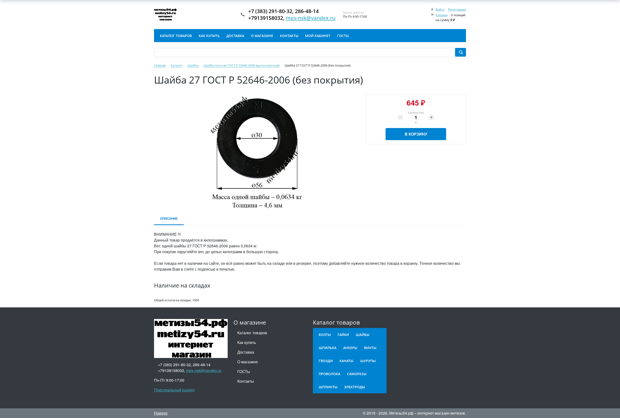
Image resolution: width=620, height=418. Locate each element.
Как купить (246, 342)
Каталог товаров (252, 332)
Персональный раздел (174, 390)
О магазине (247, 362)
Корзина (442, 15)
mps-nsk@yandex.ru (310, 18)
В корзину (416, 134)
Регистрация (457, 9)
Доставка (245, 352)
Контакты (245, 381)
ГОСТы (243, 371)
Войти (440, 9)
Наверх (161, 413)
